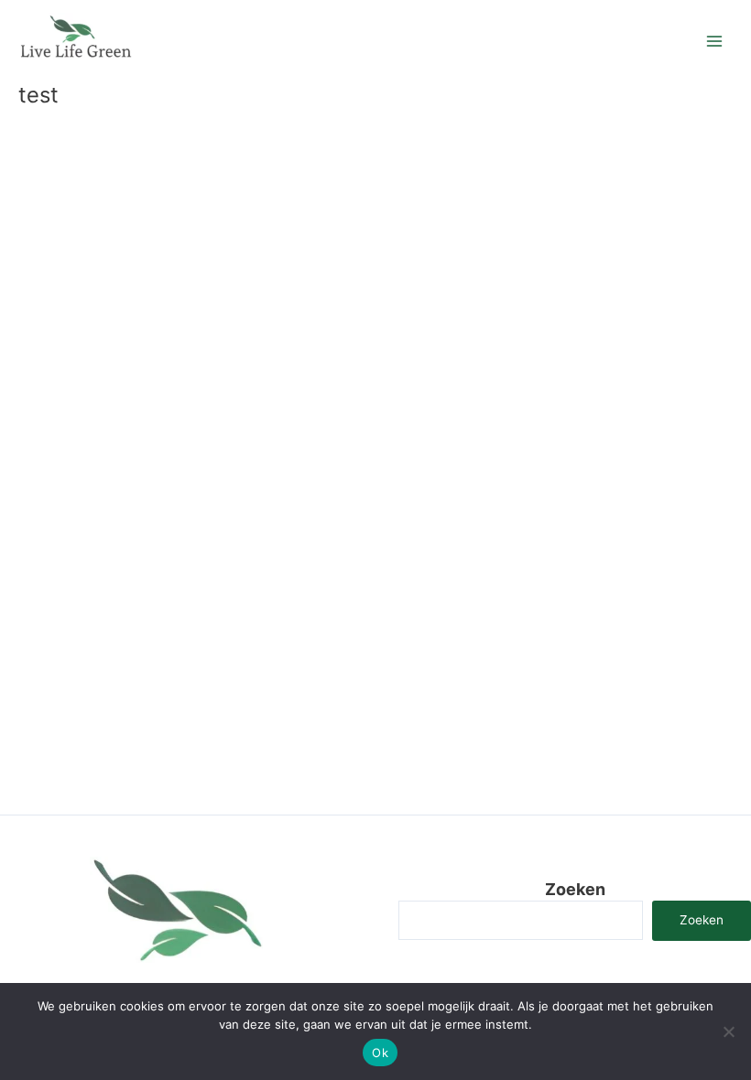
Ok (380, 1052)
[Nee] (728, 1031)
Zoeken (575, 889)
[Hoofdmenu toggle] (715, 41)
